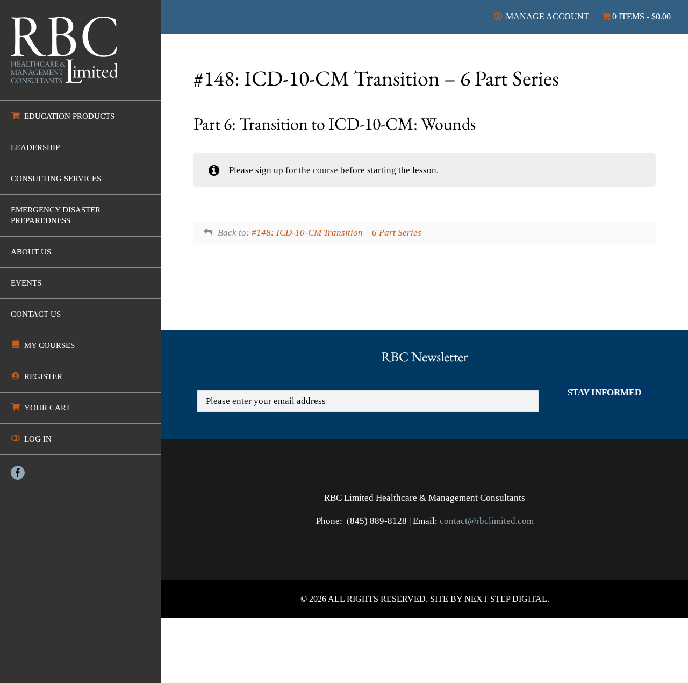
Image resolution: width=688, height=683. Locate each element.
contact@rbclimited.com (487, 521)
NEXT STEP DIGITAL (505, 598)
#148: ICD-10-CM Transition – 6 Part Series (336, 232)
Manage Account (546, 16)
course (325, 170)
